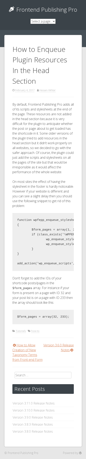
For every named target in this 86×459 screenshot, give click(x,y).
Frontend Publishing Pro (46, 9)
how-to (35, 331)
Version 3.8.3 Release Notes (33, 424)
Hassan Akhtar (47, 90)
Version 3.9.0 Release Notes (33, 417)
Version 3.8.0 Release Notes (33, 431)
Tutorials (21, 331)
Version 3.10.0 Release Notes (34, 410)
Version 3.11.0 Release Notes (34, 403)
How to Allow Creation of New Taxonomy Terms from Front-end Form (27, 352)
